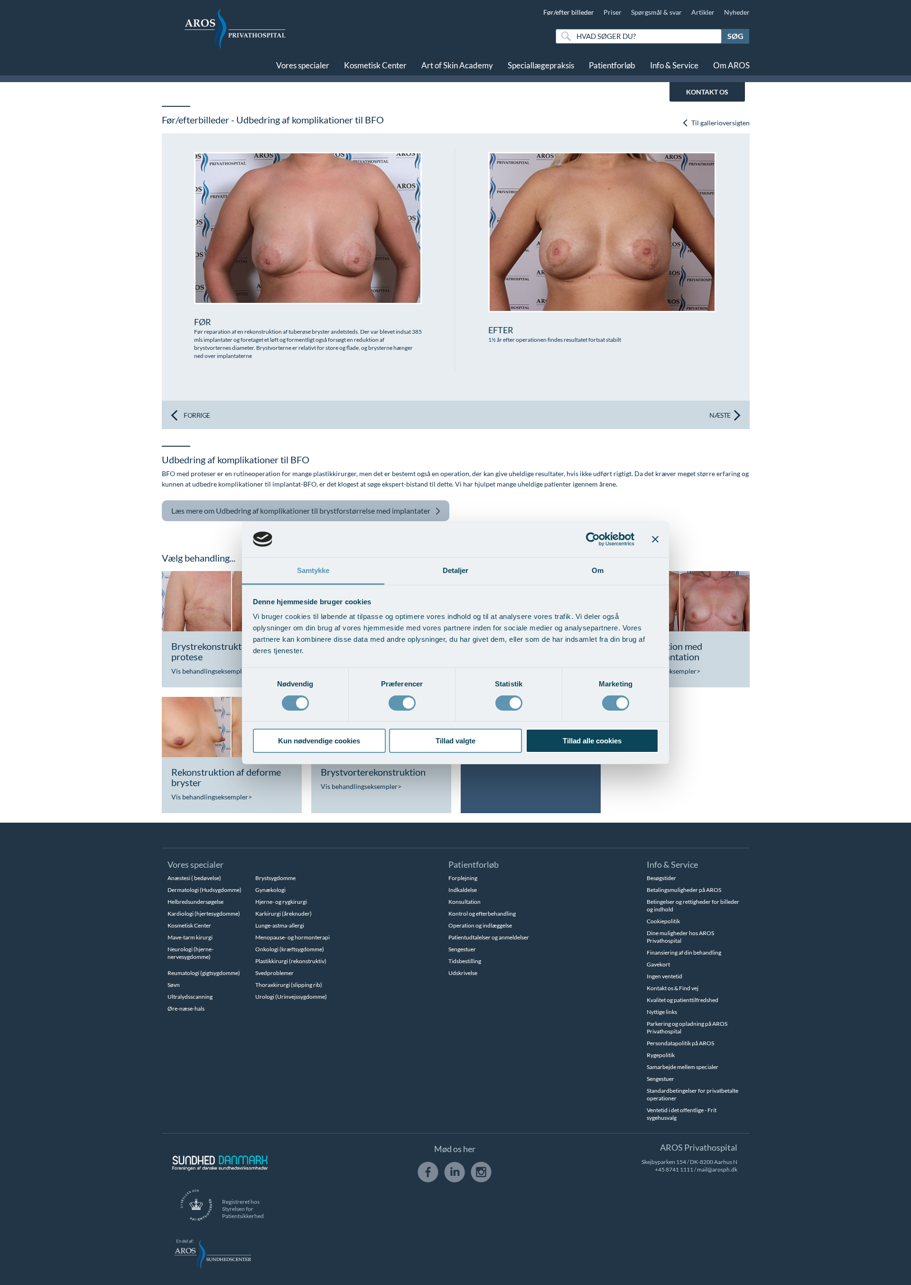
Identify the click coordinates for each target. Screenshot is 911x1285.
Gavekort (658, 964)
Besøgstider (661, 878)
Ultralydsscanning (190, 996)
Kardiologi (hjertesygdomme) (203, 913)
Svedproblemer (274, 972)
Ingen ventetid (664, 976)
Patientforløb (612, 65)
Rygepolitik (661, 1055)
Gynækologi (270, 889)
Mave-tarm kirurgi (190, 937)
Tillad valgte (455, 741)
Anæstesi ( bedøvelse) (194, 878)
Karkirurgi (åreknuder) (283, 913)
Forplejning (462, 878)
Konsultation (464, 901)
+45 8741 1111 (674, 1169)
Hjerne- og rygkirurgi (281, 901)
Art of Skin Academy (457, 65)
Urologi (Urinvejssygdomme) (291, 996)
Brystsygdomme (275, 878)
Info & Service (674, 65)
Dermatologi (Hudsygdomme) (204, 889)
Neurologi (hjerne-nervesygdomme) (190, 953)
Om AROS (731, 65)
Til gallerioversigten (720, 123)
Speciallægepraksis (541, 65)
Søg (735, 35)
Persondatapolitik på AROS (680, 1043)
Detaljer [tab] (456, 570)
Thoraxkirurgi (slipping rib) (288, 984)
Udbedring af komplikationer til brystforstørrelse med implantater (300, 510)
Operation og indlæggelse (480, 925)
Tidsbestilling (464, 961)
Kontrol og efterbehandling (482, 913)
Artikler (703, 12)
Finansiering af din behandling (684, 952)
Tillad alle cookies (592, 741)
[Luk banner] (655, 539)
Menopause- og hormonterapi (292, 937)
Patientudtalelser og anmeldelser (488, 937)
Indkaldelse (462, 889)
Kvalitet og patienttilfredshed (682, 1000)
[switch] (402, 702)
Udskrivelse (462, 972)
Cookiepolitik (663, 921)
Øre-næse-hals (186, 1008)
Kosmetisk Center (375, 65)
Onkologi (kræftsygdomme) (289, 949)
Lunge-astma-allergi (279, 925)
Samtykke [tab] (313, 570)
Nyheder (737, 12)
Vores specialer (302, 65)
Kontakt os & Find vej (672, 988)
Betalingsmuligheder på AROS (684, 889)
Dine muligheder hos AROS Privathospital (680, 936)
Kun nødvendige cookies (319, 741)
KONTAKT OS (707, 92)
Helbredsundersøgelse (195, 901)
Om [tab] (598, 570)
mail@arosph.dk (717, 1169)
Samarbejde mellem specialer (682, 1066)
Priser (613, 12)
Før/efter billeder (568, 12)
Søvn (173, 984)
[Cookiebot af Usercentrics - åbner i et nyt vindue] (592, 539)
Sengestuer (462, 949)
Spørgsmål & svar (656, 12)
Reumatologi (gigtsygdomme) (203, 972)
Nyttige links (662, 1011)
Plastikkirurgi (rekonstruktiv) (290, 961)
